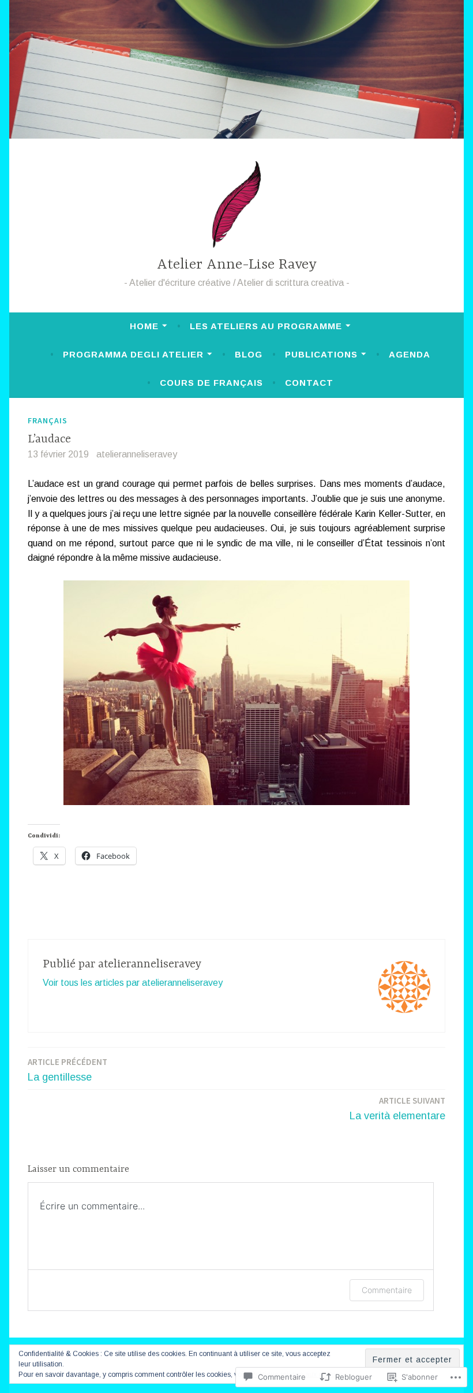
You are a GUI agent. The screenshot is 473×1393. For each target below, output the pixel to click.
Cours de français (211, 383)
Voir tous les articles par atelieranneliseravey (133, 983)
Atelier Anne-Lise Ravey (237, 264)
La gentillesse (67, 1069)
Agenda (409, 354)
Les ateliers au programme (266, 326)
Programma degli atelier (133, 354)
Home (144, 326)
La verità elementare (397, 1108)
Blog (248, 354)
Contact (309, 383)
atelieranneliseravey (136, 454)
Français (47, 420)
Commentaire (387, 1290)
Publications (321, 354)
